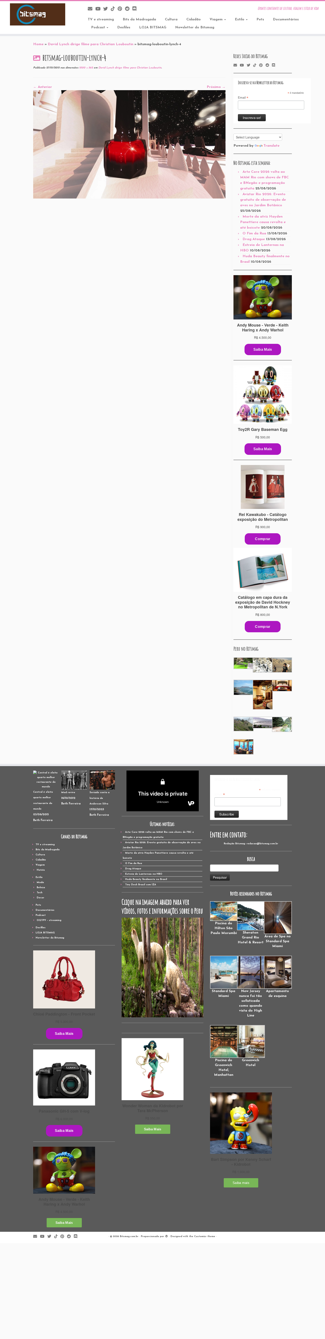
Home (38, 44)
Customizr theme (204, 1236)
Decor (40, 898)
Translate (271, 146)
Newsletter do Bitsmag (194, 27)
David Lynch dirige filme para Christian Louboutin (90, 44)
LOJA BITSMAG (152, 27)
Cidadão (193, 19)
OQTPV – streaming (49, 920)
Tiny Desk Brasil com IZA (140, 885)
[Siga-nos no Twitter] (107, 9)
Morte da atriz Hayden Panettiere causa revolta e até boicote (263, 222)
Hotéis (41, 870)
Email (243, 97)
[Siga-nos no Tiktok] (114, 9)
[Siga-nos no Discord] (135, 9)
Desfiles (123, 27)
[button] (243, 663)
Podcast (98, 27)
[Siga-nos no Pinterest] (121, 9)
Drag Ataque (254, 239)
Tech (39, 892)
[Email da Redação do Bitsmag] (91, 9)
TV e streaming (101, 19)
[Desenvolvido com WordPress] (166, 1235)
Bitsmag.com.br (129, 1236)
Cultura (171, 19)
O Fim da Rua (254, 233)
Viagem (217, 19)
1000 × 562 (85, 67)
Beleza (41, 887)
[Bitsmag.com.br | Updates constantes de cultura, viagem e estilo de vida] (37, 14)
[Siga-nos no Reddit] (128, 9)
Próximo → (216, 87)
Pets (260, 19)
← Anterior (42, 87)
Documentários (286, 19)
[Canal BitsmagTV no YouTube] (99, 9)
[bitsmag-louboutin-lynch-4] (129, 144)
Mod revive (68, 792)
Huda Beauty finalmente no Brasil (146, 879)
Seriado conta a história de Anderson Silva (99, 798)
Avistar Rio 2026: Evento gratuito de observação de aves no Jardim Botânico (263, 200)
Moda (40, 882)
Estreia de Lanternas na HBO (143, 874)
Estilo (240, 19)
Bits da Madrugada (139, 19)
